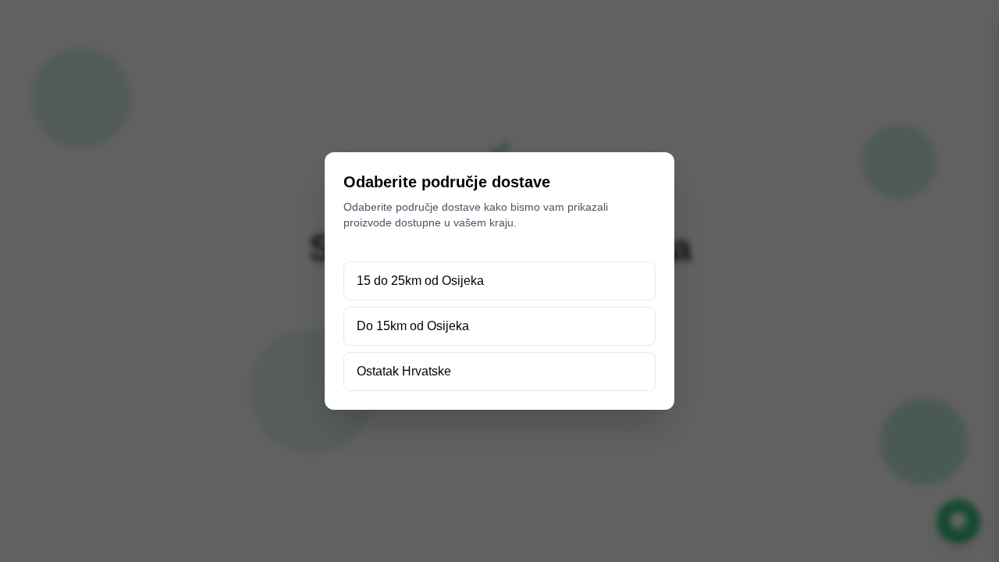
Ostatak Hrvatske (404, 371)
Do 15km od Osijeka (413, 326)
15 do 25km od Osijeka (420, 280)
